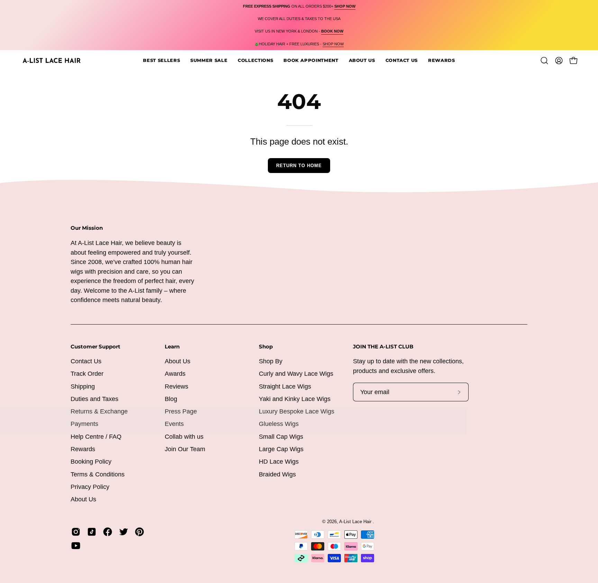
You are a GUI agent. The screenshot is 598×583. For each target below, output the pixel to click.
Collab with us (184, 436)
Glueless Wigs (279, 424)
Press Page (181, 411)
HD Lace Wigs (279, 461)
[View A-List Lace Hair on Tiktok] (92, 532)
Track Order (87, 374)
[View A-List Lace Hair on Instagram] (76, 532)
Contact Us (86, 361)
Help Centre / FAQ (96, 436)
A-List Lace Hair (356, 521)
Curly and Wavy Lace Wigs (296, 374)
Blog (171, 398)
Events (174, 424)
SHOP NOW (333, 44)
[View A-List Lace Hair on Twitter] (123, 532)
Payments (84, 424)
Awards (175, 374)
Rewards (83, 449)
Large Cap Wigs (281, 449)
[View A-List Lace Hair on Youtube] (76, 545)
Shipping (83, 386)
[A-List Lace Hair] (52, 60)
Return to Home (298, 165)
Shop (266, 347)
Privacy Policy (90, 486)
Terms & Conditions (98, 474)
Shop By (270, 361)
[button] (310, 60)
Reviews (176, 386)
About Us (83, 499)
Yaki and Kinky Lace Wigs (294, 398)
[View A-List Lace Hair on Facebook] (107, 532)
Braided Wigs (277, 474)
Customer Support (95, 347)
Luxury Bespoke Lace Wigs (296, 411)
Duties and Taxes (94, 398)
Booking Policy (91, 461)
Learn (172, 347)
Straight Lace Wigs (285, 386)
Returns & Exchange (99, 411)
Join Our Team (185, 449)
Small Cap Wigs (281, 436)
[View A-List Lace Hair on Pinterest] (139, 532)
